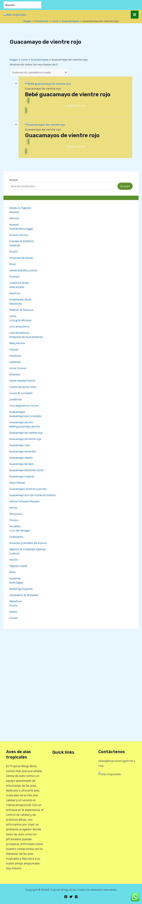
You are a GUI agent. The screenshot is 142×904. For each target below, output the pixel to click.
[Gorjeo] (71, 896)
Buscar (13, 179)
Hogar (14, 59)
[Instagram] (76, 896)
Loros (24, 59)
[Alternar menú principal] (135, 15)
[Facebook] (65, 896)
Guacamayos (39, 59)
